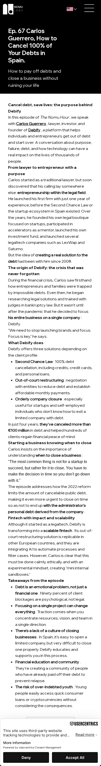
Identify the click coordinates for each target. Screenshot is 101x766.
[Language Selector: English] (72, 9)
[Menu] (89, 8)
